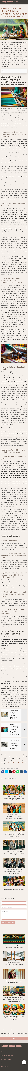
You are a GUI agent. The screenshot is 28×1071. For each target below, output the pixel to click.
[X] (10, 771)
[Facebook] (2, 771)
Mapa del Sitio (4, 1066)
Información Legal (5, 1052)
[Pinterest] (14, 771)
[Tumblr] (21, 771)
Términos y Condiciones (7, 1055)
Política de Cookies (6, 1059)
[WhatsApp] (17, 771)
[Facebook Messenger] (6, 771)
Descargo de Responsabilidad (8, 1063)
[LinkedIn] (25, 771)
